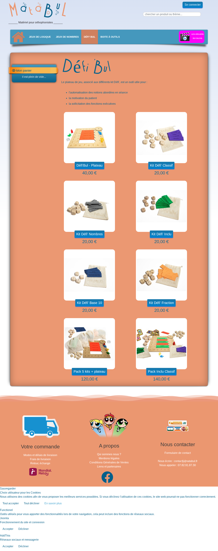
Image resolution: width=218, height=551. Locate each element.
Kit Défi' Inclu (161, 234)
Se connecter (193, 4)
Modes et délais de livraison (40, 455)
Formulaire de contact (178, 452)
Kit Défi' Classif (161, 165)
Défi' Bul (89, 36)
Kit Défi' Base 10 (89, 303)
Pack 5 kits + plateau (89, 371)
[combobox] (172, 14)
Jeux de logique (40, 36)
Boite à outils (110, 36)
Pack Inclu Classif (161, 371)
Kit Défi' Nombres (89, 234)
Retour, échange (40, 463)
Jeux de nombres (67, 36)
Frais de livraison (40, 459)
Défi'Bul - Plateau (89, 165)
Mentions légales (109, 458)
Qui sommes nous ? (109, 454)
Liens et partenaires (109, 466)
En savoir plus (53, 503)
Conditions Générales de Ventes (109, 462)
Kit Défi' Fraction (161, 303)
